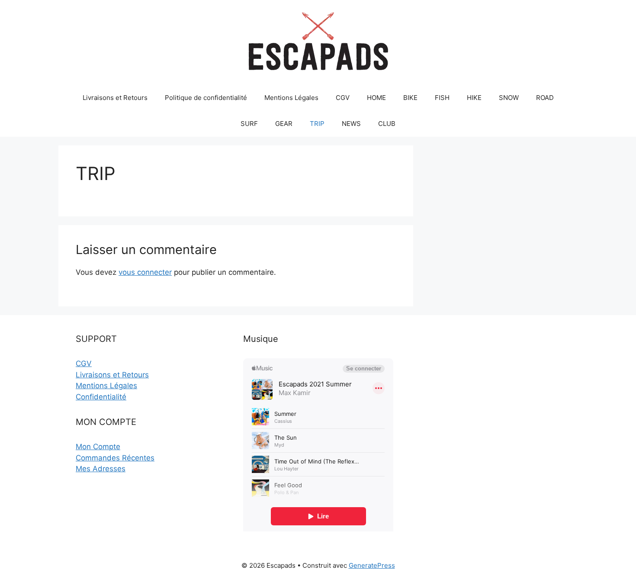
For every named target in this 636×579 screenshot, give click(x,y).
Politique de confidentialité (206, 97)
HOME (376, 97)
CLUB (386, 123)
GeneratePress (372, 565)
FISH (442, 97)
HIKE (474, 97)
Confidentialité (101, 396)
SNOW (509, 97)
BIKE (410, 97)
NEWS (351, 123)
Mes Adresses (100, 468)
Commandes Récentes (115, 458)
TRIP (317, 123)
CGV (343, 97)
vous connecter (145, 272)
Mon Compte (98, 446)
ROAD (545, 97)
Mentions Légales (291, 97)
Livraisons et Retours (115, 97)
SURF (249, 123)
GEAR (283, 123)
